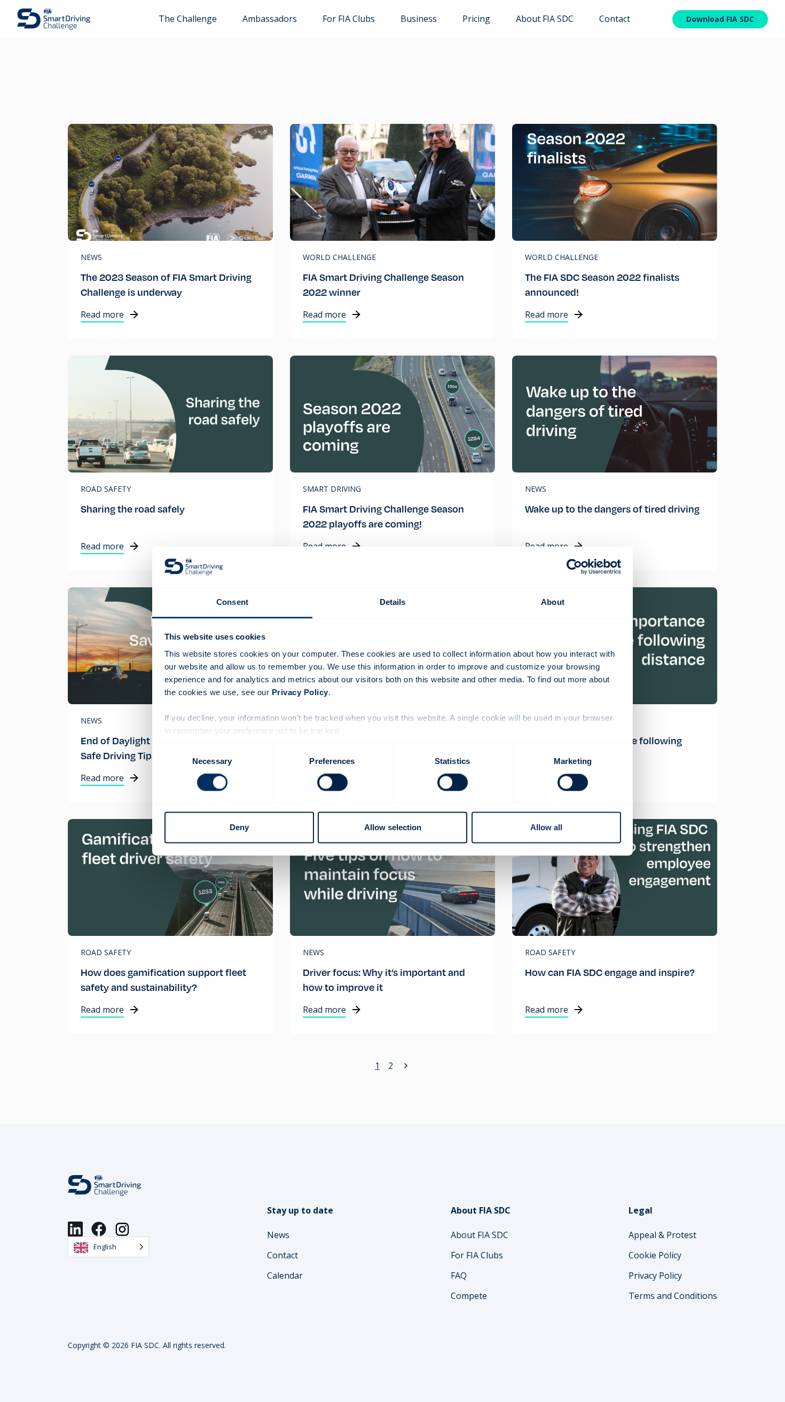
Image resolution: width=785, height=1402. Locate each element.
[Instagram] (122, 1229)
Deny (239, 827)
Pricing (476, 19)
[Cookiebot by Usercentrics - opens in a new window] (574, 567)
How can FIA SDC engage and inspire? (610, 972)
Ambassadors (269, 19)
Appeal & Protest (662, 1235)
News (91, 257)
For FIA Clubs (349, 19)
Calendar (285, 1275)
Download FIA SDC (720, 19)
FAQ (459, 1275)
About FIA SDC (545, 19)
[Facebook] (98, 1229)
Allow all (546, 827)
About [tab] (552, 602)
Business (419, 19)
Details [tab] (393, 602)
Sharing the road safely (133, 508)
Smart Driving (332, 489)
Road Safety (106, 489)
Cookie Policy (655, 1255)
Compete (469, 1296)
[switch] (332, 782)
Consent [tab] (232, 602)
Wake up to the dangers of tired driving (612, 508)
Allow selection (392, 827)
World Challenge (339, 257)
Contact (614, 19)
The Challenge (188, 19)
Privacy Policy (655, 1275)
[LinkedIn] (75, 1229)
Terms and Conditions (673, 1296)
